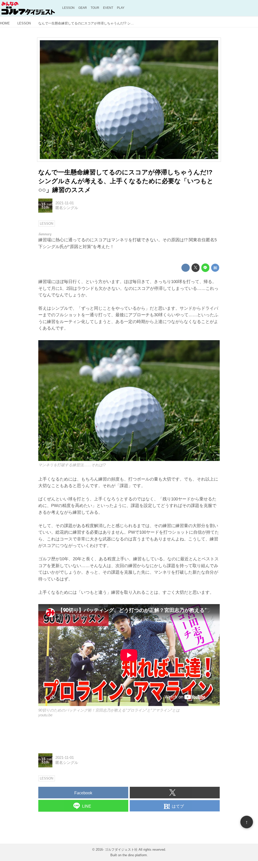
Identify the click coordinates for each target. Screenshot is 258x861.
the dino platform (134, 855)
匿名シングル (66, 208)
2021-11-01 (64, 203)
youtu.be (45, 715)
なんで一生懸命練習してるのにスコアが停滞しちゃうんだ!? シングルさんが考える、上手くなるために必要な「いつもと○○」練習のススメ (125, 181)
